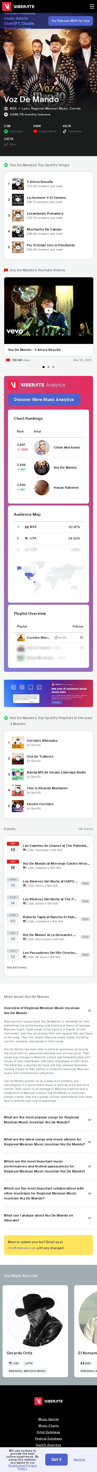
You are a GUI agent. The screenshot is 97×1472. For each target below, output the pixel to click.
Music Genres (48, 1419)
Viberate (18, 6)
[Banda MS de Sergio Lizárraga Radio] (18, 774)
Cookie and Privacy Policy (22, 1467)
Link (56, 638)
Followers (79, 626)
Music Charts (48, 1426)
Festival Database (48, 1439)
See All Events (17, 967)
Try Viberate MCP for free (71, 21)
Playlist (22, 626)
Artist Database (48, 1432)
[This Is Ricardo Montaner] (18, 790)
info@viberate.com (22, 1248)
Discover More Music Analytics (44, 399)
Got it (56, 1459)
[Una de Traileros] (18, 759)
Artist (37, 431)
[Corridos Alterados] (18, 743)
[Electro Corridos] (18, 806)
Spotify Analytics (48, 1445)
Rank (20, 431)
